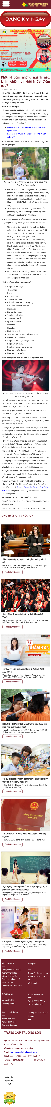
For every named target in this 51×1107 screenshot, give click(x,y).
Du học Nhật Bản (8, 1019)
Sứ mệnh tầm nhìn (9, 973)
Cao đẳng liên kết (9, 1004)
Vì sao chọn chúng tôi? (11, 979)
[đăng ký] (25, 28)
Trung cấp (32, 964)
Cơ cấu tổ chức (8, 982)
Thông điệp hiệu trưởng (11, 970)
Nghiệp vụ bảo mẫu (36, 1004)
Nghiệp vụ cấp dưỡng (36, 1001)
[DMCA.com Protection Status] (10, 1104)
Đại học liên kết (8, 1000)
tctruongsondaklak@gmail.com (23, 1052)
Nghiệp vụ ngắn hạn (36, 994)
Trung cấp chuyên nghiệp (38, 973)
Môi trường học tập (9, 976)
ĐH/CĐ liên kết (7, 994)
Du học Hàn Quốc (9, 1022)
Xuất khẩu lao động (9, 1025)
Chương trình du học (10, 1012)
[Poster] (25, 71)
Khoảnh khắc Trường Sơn (12, 985)
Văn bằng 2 (32, 983)
